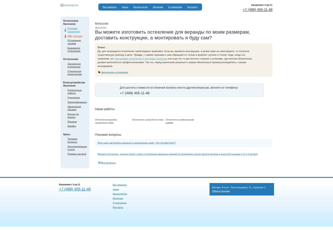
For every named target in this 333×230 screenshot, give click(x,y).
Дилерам (158, 7)
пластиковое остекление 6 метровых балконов (140, 58)
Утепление (73, 97)
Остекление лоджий (74, 42)
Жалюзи (72, 121)
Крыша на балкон (73, 115)
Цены (125, 7)
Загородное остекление (74, 65)
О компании (175, 7)
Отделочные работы (74, 91)
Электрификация (77, 102)
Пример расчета (76, 154)
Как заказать (110, 7)
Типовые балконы (72, 140)
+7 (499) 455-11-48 (257, 9)
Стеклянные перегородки (74, 73)
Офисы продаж (221, 191)
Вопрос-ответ (102, 23)
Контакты (192, 7)
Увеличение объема (74, 108)
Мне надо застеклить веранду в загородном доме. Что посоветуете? (137, 142)
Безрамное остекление (73, 49)
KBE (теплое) (75, 36)
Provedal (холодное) (73, 30)
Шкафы (71, 126)
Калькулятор (140, 7)
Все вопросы (108, 162)
